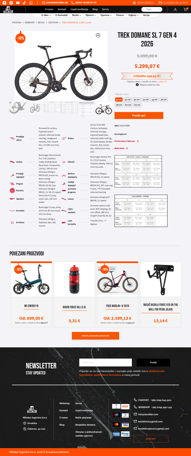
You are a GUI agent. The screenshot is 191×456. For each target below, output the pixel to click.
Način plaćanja (83, 417)
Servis (105, 9)
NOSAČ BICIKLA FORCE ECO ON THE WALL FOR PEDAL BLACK (160, 307)
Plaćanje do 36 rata (176, 2)
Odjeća (132, 15)
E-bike (45, 15)
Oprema (105, 15)
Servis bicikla (145, 2)
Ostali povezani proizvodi (95, 335)
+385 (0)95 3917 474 (161, 407)
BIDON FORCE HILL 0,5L (74, 307)
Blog (95, 9)
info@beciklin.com (148, 414)
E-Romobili (62, 15)
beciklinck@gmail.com (150, 421)
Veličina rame (122, 94)
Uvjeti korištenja (79, 9)
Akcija (146, 15)
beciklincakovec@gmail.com (57, 2)
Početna (16, 22)
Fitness (120, 15)
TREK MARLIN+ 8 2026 (117, 306)
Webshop (30, 22)
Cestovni (53, 22)
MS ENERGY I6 (31, 306)
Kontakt (62, 9)
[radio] (119, 99)
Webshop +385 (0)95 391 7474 (86, 2)
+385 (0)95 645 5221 (160, 400)
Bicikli (75, 15)
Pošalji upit (139, 115)
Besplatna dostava (85, 424)
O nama (49, 9)
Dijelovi (90, 15)
